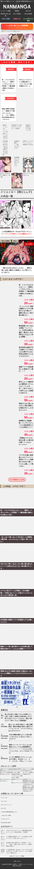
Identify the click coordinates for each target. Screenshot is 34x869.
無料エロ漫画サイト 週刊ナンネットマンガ (20, 864)
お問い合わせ (17, 861)
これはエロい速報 (6, 815)
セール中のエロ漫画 (28, 19)
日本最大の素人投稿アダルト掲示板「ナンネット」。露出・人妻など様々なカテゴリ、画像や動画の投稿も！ (19, 844)
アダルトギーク (5, 819)
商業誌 (17, 11)
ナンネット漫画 (6, 11)
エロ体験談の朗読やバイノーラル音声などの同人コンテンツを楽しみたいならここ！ (19, 837)
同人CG (28, 11)
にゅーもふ (4, 801)
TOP (2, 31)
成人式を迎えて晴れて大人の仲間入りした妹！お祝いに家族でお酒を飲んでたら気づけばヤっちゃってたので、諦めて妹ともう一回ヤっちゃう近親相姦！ (18, 717)
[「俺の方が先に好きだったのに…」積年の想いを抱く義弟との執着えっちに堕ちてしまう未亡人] (17, 253)
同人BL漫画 (28, 14)
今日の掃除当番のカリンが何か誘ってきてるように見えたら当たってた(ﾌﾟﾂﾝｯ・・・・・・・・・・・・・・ (20, 738)
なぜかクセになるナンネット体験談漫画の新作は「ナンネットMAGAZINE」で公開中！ (19, 831)
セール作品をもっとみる (17, 479)
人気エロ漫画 (5, 18)
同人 (15, 241)
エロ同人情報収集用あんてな (9, 812)
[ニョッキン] (17, 215)
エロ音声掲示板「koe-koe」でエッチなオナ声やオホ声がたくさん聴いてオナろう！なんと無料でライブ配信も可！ (19, 851)
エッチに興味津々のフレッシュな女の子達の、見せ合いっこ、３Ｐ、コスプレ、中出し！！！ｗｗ (20, 759)
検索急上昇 (16, 18)
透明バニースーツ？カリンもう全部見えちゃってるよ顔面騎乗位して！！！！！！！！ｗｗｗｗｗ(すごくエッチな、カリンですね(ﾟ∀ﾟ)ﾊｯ (21, 749)
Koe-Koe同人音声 (6, 822)
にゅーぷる (4, 797)
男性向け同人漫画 (6, 15)
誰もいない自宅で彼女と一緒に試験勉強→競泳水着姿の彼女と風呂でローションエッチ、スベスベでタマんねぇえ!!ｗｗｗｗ (20, 727)
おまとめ (3, 808)
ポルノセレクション (6, 804)
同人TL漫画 (17, 14)
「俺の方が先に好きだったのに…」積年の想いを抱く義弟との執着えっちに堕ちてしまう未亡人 (16, 270)
